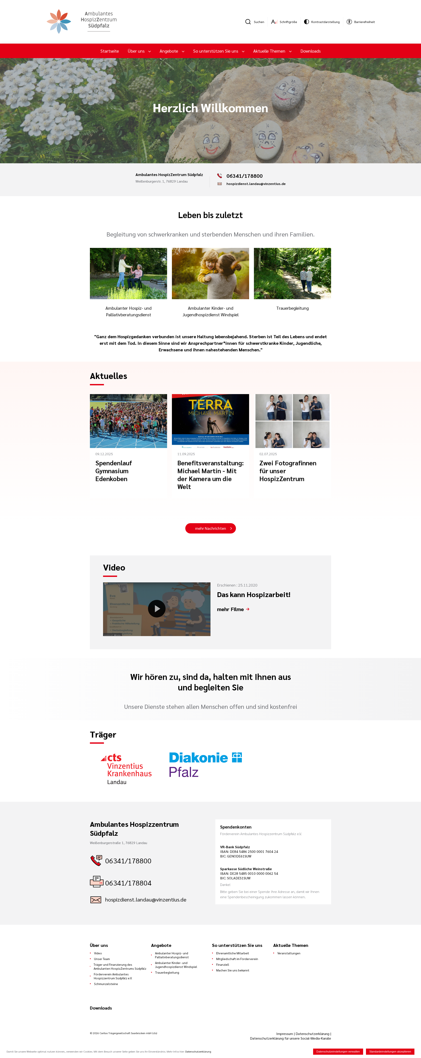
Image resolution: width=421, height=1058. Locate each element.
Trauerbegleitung (167, 972)
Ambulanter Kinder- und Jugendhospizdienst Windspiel (176, 965)
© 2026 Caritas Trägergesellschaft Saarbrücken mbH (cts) (123, 1033)
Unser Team (102, 959)
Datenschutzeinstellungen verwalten (338, 1051)
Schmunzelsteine (106, 984)
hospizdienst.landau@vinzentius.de (256, 183)
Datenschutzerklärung (312, 1033)
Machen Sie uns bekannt (232, 970)
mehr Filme (230, 608)
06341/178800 (128, 860)
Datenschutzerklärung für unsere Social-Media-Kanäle (290, 1038)
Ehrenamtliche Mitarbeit (232, 953)
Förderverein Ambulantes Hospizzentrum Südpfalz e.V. (113, 976)
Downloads (310, 51)
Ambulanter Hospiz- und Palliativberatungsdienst (172, 955)
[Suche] (249, 21)
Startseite (109, 51)
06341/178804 (128, 882)
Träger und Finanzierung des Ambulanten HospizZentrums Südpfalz (120, 966)
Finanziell (222, 964)
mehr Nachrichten (210, 528)
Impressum (285, 1033)
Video (98, 953)
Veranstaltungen (288, 953)
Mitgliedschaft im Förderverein (237, 959)
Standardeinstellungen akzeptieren (390, 1051)
